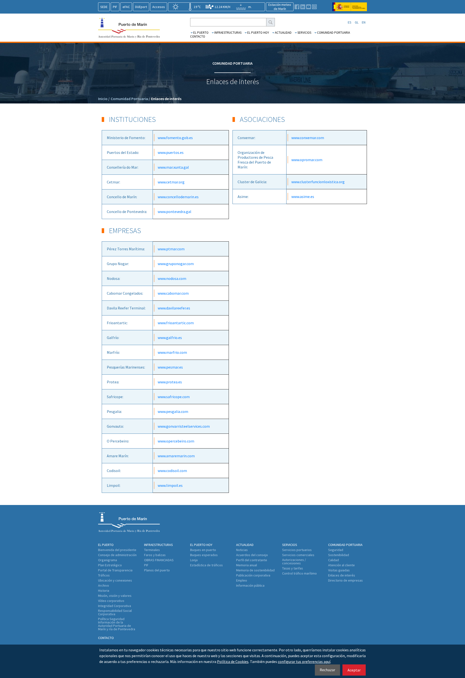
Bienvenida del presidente (117, 550)
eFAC (126, 7)
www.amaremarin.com (176, 455)
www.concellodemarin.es (178, 196)
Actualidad (283, 33)
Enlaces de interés (166, 98)
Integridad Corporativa (114, 605)
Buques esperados (204, 555)
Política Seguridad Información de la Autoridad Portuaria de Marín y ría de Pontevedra (116, 624)
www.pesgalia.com (173, 411)
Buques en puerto (203, 550)
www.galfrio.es (170, 337)
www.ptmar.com (171, 248)
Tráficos (104, 575)
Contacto (197, 36)
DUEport (141, 7)
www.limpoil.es (170, 485)
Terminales (152, 550)
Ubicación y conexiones (115, 580)
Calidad (333, 560)
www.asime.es (302, 196)
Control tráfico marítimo (299, 573)
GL (356, 22)
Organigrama (107, 560)
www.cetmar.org (171, 182)
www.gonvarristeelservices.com (184, 426)
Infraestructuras (227, 33)
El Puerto (201, 33)
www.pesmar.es (170, 367)
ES (349, 22)
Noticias (242, 550)
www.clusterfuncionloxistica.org (318, 181)
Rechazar (327, 669)
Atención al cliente (341, 565)
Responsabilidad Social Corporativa (115, 612)
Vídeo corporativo (111, 600)
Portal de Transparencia (115, 570)
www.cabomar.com (173, 293)
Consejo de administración (117, 555)
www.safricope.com (174, 396)
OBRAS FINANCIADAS (159, 560)
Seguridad (335, 550)
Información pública (250, 585)
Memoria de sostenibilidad (255, 570)
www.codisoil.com (172, 470)
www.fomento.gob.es (175, 137)
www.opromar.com (306, 159)
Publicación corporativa (253, 575)
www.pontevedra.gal (174, 211)
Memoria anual (246, 565)
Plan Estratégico (110, 565)
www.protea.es (170, 381)
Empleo (241, 580)
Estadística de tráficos (206, 565)
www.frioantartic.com (176, 322)
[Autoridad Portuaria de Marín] (349, 9)
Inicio (104, 98)
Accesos (158, 7)
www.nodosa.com (172, 278)
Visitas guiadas (339, 570)
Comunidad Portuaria (333, 33)
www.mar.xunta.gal (173, 167)
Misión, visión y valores (115, 595)
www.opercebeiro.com (176, 441)
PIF (115, 7)
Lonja (194, 560)
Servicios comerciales (298, 555)
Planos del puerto (157, 570)
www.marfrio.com (172, 352)
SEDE (104, 7)
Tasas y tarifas (292, 568)
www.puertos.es (171, 152)
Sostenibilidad (338, 555)
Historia (103, 590)
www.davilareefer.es (174, 308)
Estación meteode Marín (279, 6)
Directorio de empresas (345, 580)
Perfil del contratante (251, 560)
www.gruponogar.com (176, 263)
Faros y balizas (155, 555)
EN (363, 22)
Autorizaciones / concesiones (294, 561)
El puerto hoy (258, 33)
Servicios (304, 33)
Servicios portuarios (297, 550)
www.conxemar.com (307, 137)
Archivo (103, 585)
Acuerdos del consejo (252, 555)
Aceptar (354, 670)
